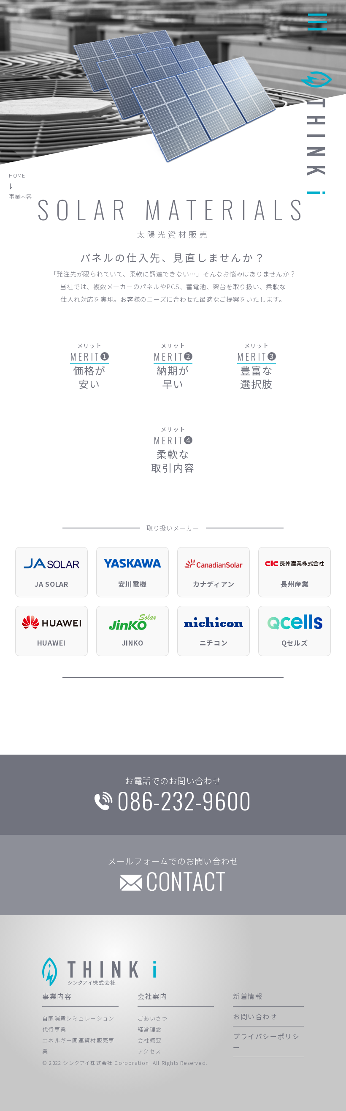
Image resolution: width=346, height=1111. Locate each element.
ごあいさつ (153, 1018)
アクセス (149, 1051)
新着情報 (247, 996)
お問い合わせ (255, 1016)
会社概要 (150, 1040)
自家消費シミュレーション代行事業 (78, 1023)
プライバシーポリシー (266, 1041)
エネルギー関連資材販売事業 (78, 1045)
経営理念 (150, 1029)
